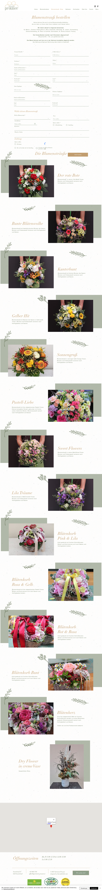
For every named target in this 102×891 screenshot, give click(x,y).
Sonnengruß (67, 354)
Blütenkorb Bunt (25, 672)
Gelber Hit (20, 315)
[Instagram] (95, 6)
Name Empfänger (18, 86)
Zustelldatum (17, 120)
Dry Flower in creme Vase (30, 764)
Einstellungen (84, 888)
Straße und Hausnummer (19, 67)
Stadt (15, 73)
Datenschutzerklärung (9, 889)
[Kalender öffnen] (35, 123)
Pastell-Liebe (23, 402)
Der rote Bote (69, 175)
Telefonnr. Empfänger (57, 91)
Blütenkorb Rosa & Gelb (22, 582)
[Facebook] (98, 6)
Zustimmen (94, 888)
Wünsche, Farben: (19, 132)
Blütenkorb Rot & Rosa (67, 629)
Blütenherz (66, 712)
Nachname (16, 61)
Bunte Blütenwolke (27, 223)
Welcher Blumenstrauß (19, 115)
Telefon (54, 60)
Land (54, 78)
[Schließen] (100, 888)
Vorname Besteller (18, 51)
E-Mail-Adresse (56, 51)
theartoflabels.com (62, 874)
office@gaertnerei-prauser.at (37, 874)
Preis (54, 115)
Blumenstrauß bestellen (51, 17)
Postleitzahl (16, 78)
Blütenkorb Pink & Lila (68, 536)
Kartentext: (16, 126)
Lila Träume (22, 492)
